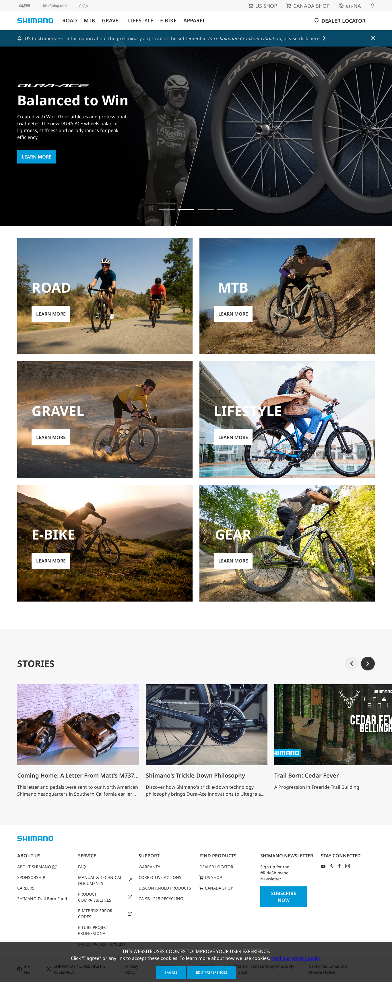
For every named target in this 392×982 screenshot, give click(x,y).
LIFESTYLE (140, 20)
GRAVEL (111, 20)
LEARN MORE (36, 156)
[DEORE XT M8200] (206, 209)
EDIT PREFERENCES (211, 972)
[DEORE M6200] (225, 209)
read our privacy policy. (296, 958)
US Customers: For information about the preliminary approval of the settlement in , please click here (172, 38)
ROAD (69, 20)
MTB (89, 20)
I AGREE (171, 972)
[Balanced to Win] (186, 209)
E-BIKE (168, 20)
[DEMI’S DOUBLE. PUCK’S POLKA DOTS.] (167, 209)
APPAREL (194, 20)
